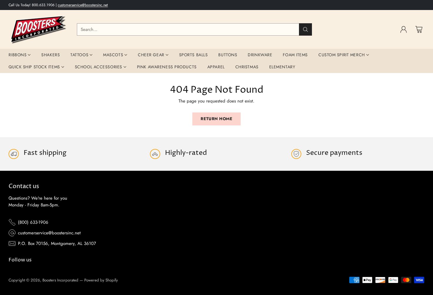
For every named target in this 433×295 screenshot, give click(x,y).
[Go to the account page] (403, 29)
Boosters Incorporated (60, 280)
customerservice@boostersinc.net (83, 5)
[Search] (305, 29)
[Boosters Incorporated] (38, 29)
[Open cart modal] (418, 29)
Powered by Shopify (101, 280)
